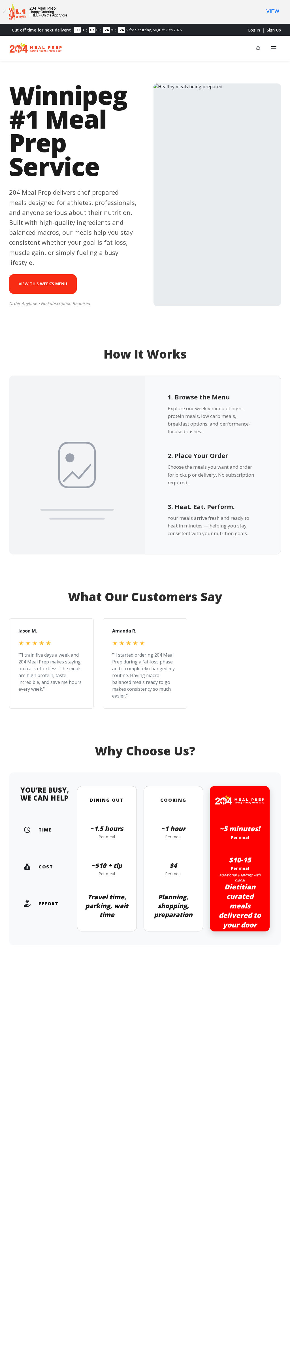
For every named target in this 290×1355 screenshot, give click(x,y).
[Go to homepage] (35, 52)
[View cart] (258, 48)
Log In (254, 30)
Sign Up (274, 30)
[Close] (4, 12)
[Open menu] (273, 48)
